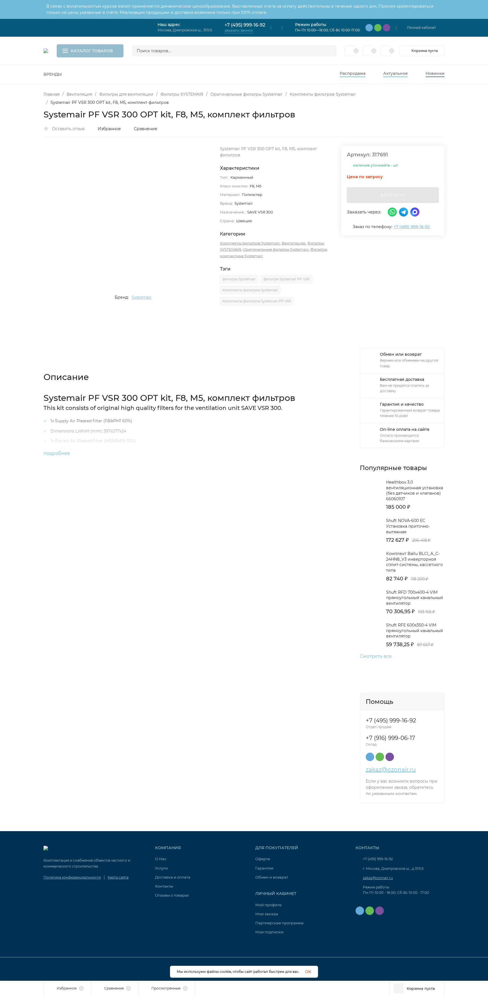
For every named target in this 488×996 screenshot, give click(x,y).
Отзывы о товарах (172, 895)
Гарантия (264, 868)
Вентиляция (79, 94)
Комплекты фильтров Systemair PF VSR (257, 301)
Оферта (262, 859)
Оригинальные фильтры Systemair (246, 94)
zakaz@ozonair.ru (391, 769)
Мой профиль (268, 905)
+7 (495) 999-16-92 (245, 25)
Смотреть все (376, 656)
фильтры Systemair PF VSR (286, 279)
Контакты (164, 886)
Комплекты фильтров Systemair (323, 94)
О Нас (160, 859)
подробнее (57, 453)
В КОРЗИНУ (393, 195)
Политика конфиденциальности (72, 877)
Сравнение (145, 128)
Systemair (142, 297)
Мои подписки (269, 932)
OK (308, 971)
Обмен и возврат (271, 877)
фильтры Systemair (239, 279)
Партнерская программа (279, 923)
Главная (51, 94)
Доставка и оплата (172, 877)
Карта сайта (118, 877)
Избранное (109, 128)
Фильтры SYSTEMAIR (181, 94)
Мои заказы (266, 914)
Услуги (161, 868)
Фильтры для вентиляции (126, 94)
